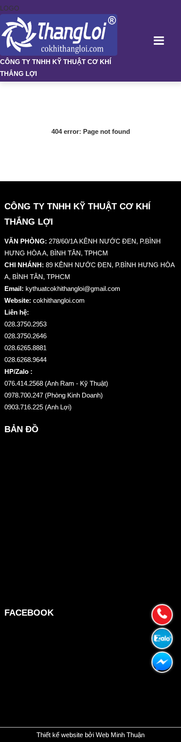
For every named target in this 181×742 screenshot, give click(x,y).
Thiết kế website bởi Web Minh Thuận (90, 734)
